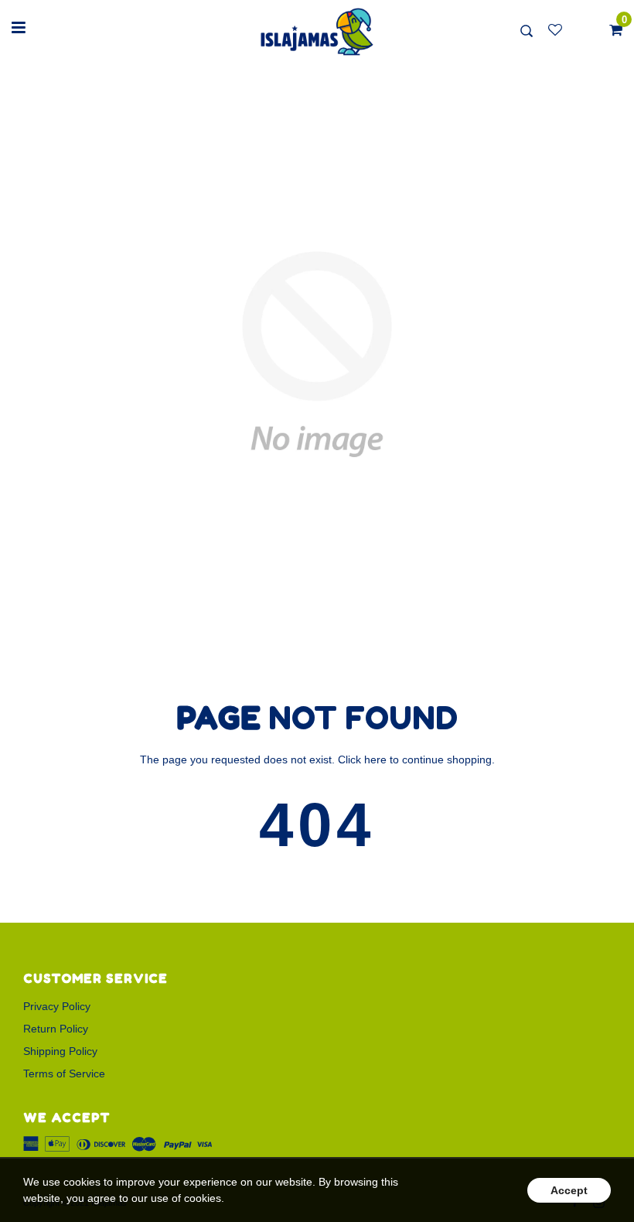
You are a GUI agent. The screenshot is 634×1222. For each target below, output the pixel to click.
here (375, 759)
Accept (569, 1190)
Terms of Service (64, 1073)
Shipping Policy (60, 1051)
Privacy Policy (56, 1006)
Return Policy (55, 1028)
